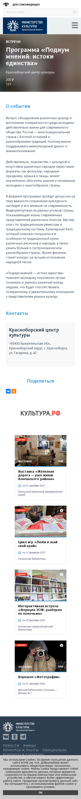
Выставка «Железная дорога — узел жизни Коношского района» (36, 475)
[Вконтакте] (6, 737)
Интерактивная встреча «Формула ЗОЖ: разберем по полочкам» (40, 609)
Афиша (29, 746)
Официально (54, 750)
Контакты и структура (23, 755)
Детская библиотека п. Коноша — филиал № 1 (37, 691)
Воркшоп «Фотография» (39, 677)
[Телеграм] (23, 737)
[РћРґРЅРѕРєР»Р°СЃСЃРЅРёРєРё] (13, 391)
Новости (11, 746)
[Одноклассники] (14, 737)
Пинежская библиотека (32, 558)
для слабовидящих (26, 4)
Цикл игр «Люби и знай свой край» (37, 544)
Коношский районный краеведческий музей (40, 493)
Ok (40, 792)
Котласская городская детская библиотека (35, 628)
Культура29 (25, 25)
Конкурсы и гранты (21, 750)
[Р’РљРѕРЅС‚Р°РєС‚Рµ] (8, 391)
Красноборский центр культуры (30, 72)
